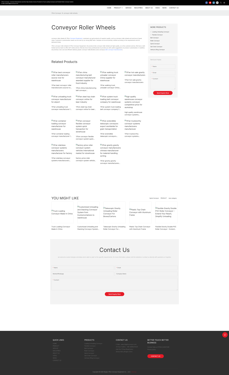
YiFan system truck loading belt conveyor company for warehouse (110, 108)
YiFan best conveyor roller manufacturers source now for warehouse (61, 86)
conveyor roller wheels (71, 13)
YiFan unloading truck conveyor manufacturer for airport (61, 108)
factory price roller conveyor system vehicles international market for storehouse (85, 159)
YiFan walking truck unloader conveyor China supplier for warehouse (109, 86)
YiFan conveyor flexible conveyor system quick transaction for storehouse (86, 138)
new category (173, 198)
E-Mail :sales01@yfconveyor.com (9, 3)
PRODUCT (164, 198)
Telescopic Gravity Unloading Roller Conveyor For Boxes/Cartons (114, 228)
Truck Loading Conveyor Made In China (60, 228)
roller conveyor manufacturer (113, 49)
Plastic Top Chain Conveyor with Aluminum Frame (139, 228)
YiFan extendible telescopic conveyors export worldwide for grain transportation (110, 135)
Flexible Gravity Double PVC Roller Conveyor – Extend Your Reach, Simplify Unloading (165, 228)
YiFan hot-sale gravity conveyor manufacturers (134, 81)
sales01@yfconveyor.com (129, 344)
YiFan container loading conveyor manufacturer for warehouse (61, 135)
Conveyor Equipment (76, 38)
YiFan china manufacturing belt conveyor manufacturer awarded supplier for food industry (86, 89)
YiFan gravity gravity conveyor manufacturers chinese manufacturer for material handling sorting (109, 162)
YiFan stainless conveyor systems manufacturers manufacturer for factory (60, 159)
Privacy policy (151, 349)
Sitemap (133, 372)
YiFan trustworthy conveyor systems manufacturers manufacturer (131, 135)
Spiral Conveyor (154, 198)
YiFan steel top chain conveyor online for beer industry (85, 108)
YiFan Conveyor (56, 13)
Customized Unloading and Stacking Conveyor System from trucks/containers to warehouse (87, 228)
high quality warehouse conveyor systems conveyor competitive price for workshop (133, 113)
